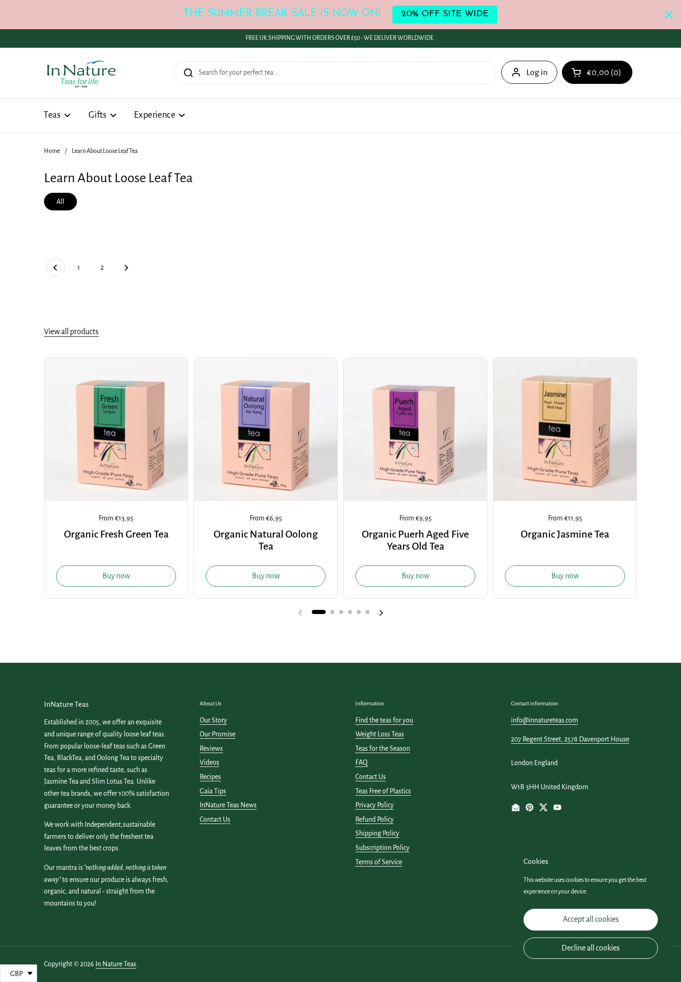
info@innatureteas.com (544, 720)
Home (52, 151)
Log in (537, 72)
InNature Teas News (228, 805)
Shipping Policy (377, 833)
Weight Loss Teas (379, 734)
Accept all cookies (591, 919)
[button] (597, 72)
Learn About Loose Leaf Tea (105, 151)
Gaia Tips (213, 791)
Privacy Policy (374, 805)
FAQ (361, 762)
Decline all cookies (590, 948)
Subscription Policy (382, 847)
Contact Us (215, 819)
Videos (209, 762)
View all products (71, 332)
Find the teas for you (384, 720)
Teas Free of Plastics (383, 791)
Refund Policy (374, 819)
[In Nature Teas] (81, 73)
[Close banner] (668, 14)
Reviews (211, 748)
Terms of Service (378, 862)
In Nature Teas (115, 964)
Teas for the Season (382, 748)
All (60, 201)
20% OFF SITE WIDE (445, 14)
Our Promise (217, 734)
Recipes (210, 776)
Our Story (213, 720)
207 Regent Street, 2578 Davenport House (570, 739)
